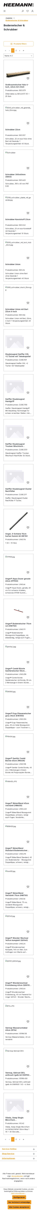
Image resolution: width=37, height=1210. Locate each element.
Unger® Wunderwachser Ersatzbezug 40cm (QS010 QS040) (17, 984)
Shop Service (8, 1154)
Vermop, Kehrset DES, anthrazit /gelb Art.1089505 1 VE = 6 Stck (18, 1074)
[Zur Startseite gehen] (18, 4)
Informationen (8, 1158)
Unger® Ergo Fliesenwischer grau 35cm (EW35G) (18, 714)
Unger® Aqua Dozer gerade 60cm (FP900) (17, 580)
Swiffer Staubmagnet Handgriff (15, 400)
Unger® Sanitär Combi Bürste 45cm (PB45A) (15, 759)
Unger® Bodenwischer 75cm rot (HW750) (18, 625)
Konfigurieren (19, 1197)
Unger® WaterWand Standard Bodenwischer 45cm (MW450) (16, 849)
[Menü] (4, 11)
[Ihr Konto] (32, 11)
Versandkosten (17, 1176)
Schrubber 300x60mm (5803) (15, 175)
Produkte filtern (20, 44)
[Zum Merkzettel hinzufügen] (28, 78)
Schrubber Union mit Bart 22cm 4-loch (16, 310)
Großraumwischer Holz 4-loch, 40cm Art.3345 (17, 86)
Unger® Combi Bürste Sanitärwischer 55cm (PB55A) (15, 669)
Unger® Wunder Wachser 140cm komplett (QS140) (16, 939)
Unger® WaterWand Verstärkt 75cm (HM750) (16, 894)
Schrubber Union (12, 264)
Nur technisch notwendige (19, 1202)
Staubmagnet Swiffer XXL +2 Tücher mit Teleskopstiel (18, 355)
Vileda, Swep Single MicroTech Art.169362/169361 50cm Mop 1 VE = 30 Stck (16, 1119)
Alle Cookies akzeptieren (19, 1207)
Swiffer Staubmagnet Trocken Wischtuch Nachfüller (15, 445)
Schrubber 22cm (12, 129)
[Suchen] (22, 11)
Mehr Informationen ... (18, 1193)
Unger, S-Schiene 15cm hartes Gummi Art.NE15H (16, 535)
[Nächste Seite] (20, 50)
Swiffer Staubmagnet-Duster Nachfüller (18, 490)
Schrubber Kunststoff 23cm (17, 219)
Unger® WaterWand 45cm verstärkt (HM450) (17, 804)
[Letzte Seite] (23, 50)
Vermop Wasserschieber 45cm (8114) (16, 1029)
